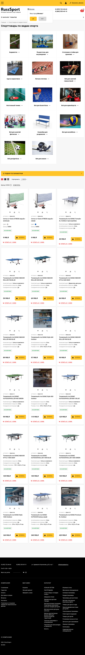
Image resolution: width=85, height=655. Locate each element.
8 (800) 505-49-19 (61, 11)
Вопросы (3, 598)
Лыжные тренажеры (69, 624)
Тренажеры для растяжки (70, 598)
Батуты (46, 629)
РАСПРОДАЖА (48, 590)
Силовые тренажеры (69, 593)
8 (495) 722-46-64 (61, 9)
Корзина (25, 587)
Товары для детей (68, 616)
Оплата (3, 593)
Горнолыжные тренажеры (70, 611)
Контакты (4, 600)
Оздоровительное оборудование (68, 630)
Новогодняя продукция (69, 614)
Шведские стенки (49, 597)
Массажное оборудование (70, 590)
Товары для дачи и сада (70, 604)
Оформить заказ (27, 593)
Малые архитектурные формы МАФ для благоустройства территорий (50, 616)
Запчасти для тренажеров (70, 621)
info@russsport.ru (63, 564)
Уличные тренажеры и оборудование (50, 621)
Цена (24, 179)
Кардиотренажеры (68, 595)
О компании (4, 587)
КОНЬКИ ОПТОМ (49, 587)
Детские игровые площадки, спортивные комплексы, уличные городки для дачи (52, 605)
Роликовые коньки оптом (70, 619)
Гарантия (4, 590)
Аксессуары (66, 627)
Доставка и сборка (6, 595)
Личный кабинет (27, 590)
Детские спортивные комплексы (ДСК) (69, 601)
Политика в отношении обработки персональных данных (8, 604)
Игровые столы (67, 587)
